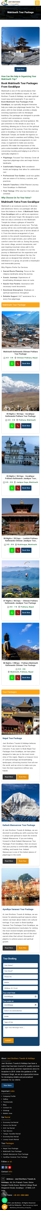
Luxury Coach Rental (11, 1139)
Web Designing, (28, 1205)
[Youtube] (9, 1167)
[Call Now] (4, 1194)
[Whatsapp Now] (4, 1200)
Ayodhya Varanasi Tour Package (18, 909)
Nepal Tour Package (12, 738)
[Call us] (17, 363)
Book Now (26, 363)
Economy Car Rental (10, 1122)
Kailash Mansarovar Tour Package (19, 825)
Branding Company (24, 1208)
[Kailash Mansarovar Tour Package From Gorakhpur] (20, 803)
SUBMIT (8, 1040)
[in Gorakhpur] (20, 330)
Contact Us (7, 1108)
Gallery (5, 1099)
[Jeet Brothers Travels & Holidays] (10, 3)
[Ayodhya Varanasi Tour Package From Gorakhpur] (20, 887)
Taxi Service (7, 1131)
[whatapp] (12, 363)
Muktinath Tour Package (12, 1151)
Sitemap (6, 1110)
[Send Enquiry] (2, 1204)
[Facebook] (2, 1167)
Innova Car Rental (9, 1125)
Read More (9, 777)
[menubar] (37, 3)
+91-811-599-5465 (21, 1195)
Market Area (7, 1113)
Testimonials (8, 1102)
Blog (4, 1105)
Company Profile (9, 1096)
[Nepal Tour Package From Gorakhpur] (20, 716)
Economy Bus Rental (11, 1137)
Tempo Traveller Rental (11, 1134)
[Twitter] (6, 1167)
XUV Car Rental (9, 1128)
